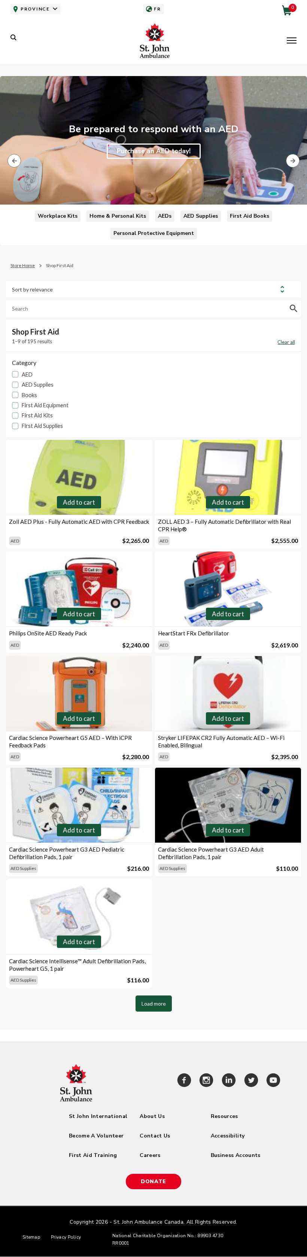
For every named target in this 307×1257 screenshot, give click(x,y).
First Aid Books (249, 216)
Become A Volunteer (96, 1135)
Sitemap (31, 1237)
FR (157, 9)
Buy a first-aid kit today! (154, 159)
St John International (98, 1116)
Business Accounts (236, 1155)
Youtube (273, 1081)
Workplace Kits (57, 216)
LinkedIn (229, 1081)
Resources (224, 1116)
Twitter (251, 1081)
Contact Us (155, 1135)
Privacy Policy (66, 1237)
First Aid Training (93, 1155)
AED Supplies (200, 216)
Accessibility (228, 1135)
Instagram (206, 1081)
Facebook (184, 1081)
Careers (150, 1155)
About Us (152, 1116)
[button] (292, 41)
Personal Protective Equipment (153, 233)
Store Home (22, 265)
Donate (153, 1181)
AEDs (164, 216)
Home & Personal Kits (117, 216)
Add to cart (79, 502)
